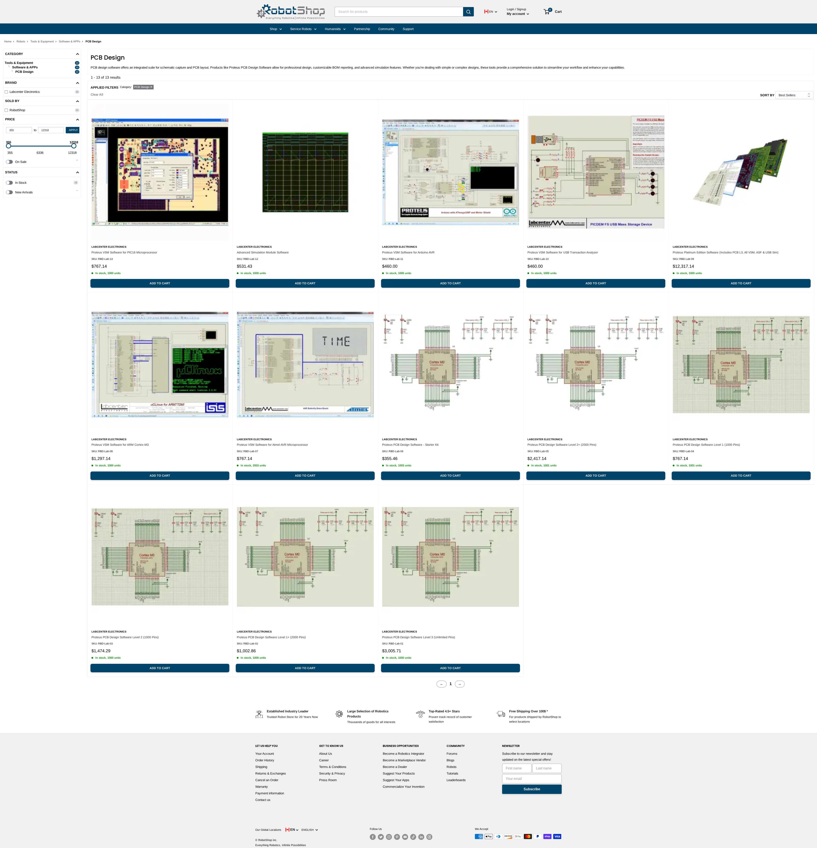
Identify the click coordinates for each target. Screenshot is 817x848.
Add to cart (160, 283)
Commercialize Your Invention (403, 786)
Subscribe (532, 789)
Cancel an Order (266, 780)
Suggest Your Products (399, 773)
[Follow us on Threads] (429, 837)
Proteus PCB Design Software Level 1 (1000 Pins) (706, 444)
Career (324, 760)
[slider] (8, 145)
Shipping (261, 767)
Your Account (264, 753)
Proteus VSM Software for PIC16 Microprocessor (124, 252)
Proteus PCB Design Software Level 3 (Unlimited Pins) (418, 637)
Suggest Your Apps (396, 780)
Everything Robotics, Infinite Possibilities (280, 845)
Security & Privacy (332, 773)
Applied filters (104, 87)
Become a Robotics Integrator (403, 753)
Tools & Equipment (42, 41)
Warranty (261, 786)
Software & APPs (69, 41)
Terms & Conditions (332, 767)
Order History (264, 760)
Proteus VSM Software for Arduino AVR (408, 252)
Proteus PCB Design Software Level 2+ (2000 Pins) (561, 444)
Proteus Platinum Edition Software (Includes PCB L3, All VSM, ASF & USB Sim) (725, 252)
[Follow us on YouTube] (405, 837)
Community (386, 29)
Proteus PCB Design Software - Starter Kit (410, 444)
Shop (274, 29)
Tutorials (452, 773)
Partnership (362, 29)
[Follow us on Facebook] (373, 837)
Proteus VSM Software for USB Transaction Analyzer (562, 252)
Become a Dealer (395, 767)
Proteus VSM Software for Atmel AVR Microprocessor (272, 444)
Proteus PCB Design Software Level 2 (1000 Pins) (125, 637)
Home (7, 41)
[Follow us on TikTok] (413, 837)
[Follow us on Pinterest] (397, 837)
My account (516, 14)
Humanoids (333, 29)
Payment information (269, 793)
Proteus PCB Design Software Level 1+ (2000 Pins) (271, 637)
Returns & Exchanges (270, 773)
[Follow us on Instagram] (389, 837)
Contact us (262, 800)
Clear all (97, 94)
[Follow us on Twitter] (381, 837)
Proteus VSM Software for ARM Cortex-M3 (120, 444)
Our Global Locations (268, 829)
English (308, 829)
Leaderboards (456, 780)
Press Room (328, 780)
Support (408, 29)
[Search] (468, 11)
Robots (21, 41)
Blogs (450, 760)
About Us (325, 753)
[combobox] (399, 12)
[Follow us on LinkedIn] (421, 837)
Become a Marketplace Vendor (404, 760)
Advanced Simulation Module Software (263, 252)
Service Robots (301, 29)
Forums (452, 753)
